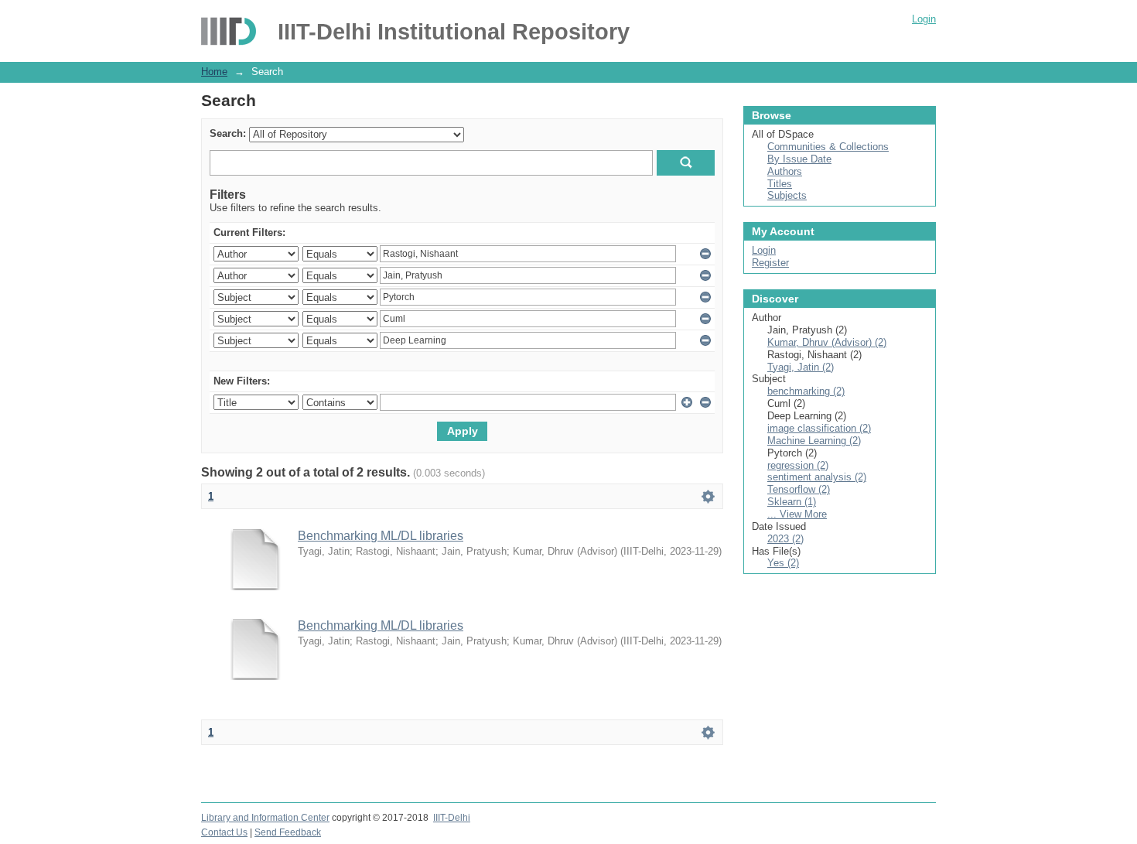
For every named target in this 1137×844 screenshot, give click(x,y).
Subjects (787, 195)
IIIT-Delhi (451, 817)
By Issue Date (799, 159)
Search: (228, 133)
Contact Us (224, 832)
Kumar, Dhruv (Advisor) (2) (826, 342)
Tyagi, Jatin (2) (800, 367)
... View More (797, 514)
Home (214, 71)
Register (770, 262)
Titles (779, 184)
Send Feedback (287, 832)
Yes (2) (783, 563)
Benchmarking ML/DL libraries (380, 535)
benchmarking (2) (806, 391)
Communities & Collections (828, 146)
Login (924, 19)
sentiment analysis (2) (816, 477)
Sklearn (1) (791, 501)
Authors (784, 171)
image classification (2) (819, 428)
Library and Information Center (265, 817)
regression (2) (797, 465)
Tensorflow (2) (798, 489)
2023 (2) (785, 539)
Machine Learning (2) (814, 440)
